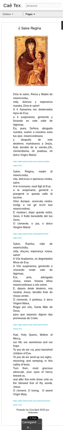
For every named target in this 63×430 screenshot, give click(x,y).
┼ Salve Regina (29, 28)
